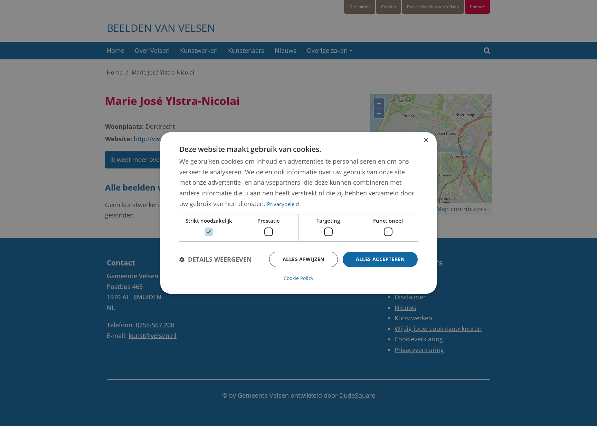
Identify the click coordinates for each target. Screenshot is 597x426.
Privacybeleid (283, 204)
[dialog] (298, 213)
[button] (215, 259)
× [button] (425, 140)
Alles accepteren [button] (380, 259)
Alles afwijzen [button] (303, 259)
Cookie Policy (298, 278)
